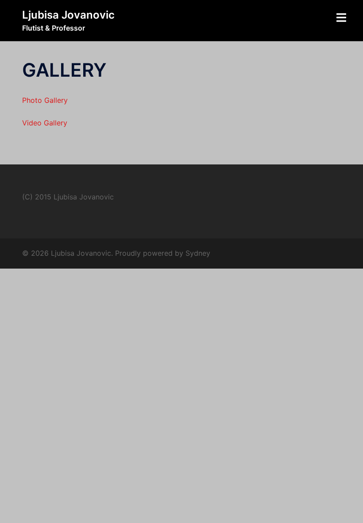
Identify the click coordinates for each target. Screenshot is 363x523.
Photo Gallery (45, 100)
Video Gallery (44, 122)
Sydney (197, 253)
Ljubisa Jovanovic (68, 14)
